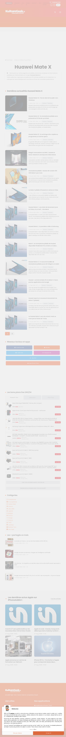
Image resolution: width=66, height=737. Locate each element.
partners (12, 713)
